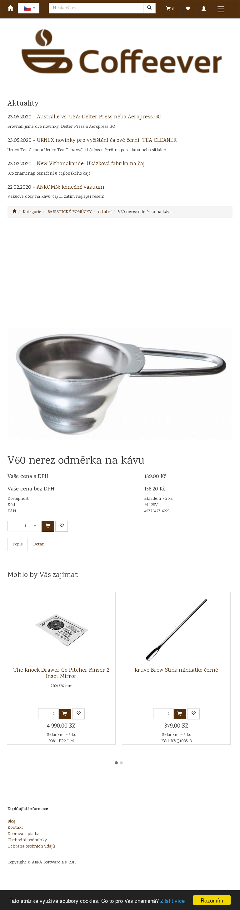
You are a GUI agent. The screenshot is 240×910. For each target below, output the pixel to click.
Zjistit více (172, 900)
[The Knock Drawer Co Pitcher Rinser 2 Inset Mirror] (61, 629)
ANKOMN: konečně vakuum (70, 187)
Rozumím (212, 900)
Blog (11, 821)
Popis (17, 544)
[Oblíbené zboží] (187, 9)
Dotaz (38, 544)
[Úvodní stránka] (14, 212)
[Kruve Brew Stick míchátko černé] (176, 629)
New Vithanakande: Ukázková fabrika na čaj (90, 164)
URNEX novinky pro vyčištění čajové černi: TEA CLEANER (107, 141)
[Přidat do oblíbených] (61, 526)
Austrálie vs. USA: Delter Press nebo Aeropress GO (99, 117)
